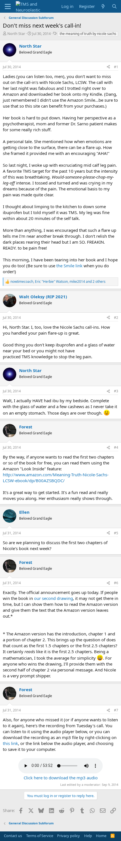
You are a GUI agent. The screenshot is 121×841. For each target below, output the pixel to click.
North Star (16, 33)
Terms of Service (39, 835)
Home (101, 835)
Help (88, 835)
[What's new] (103, 6)
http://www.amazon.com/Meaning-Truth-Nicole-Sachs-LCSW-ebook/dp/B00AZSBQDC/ (56, 477)
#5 (116, 533)
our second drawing (53, 598)
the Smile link (70, 265)
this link (10, 743)
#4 (116, 447)
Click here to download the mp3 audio (61, 777)
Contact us (13, 835)
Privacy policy (68, 835)
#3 (116, 391)
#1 (116, 66)
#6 (116, 582)
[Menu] (7, 6)
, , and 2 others (58, 281)
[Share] (108, 67)
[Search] (114, 6)
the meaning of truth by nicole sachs (88, 33)
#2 (116, 317)
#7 (116, 710)
